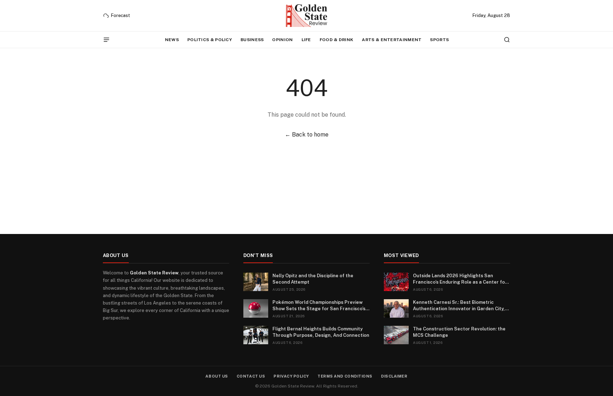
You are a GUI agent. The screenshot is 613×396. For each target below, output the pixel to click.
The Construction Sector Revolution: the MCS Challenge (459, 332)
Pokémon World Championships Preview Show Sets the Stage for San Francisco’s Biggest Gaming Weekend (318, 306)
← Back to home (306, 134)
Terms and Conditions (344, 376)
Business (252, 39)
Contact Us (251, 376)
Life (306, 39)
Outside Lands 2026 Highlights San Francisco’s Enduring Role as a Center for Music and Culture (460, 279)
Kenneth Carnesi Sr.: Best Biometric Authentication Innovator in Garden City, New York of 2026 (459, 306)
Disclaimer (394, 376)
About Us (216, 376)
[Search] (507, 39)
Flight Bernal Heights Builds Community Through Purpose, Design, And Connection (320, 332)
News (172, 39)
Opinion (282, 39)
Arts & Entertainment (391, 39)
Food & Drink (337, 39)
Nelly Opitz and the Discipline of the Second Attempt (312, 279)
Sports (439, 39)
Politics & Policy (209, 39)
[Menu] (106, 40)
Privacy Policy (291, 376)
